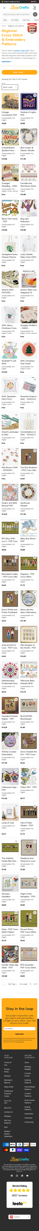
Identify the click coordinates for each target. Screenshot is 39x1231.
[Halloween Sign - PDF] (10, 776)
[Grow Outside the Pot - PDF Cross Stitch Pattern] (28, 741)
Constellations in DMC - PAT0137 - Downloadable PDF (28, 436)
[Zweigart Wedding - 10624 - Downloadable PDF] (10, 172)
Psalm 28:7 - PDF (28, 787)
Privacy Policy (20, 1042)
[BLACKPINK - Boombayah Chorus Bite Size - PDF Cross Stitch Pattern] (28, 705)
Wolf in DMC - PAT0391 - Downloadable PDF (8, 293)
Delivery (7, 1076)
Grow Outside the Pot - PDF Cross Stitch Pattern (28, 754)
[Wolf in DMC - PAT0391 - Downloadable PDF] (10, 279)
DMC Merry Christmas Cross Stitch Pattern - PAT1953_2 (9, 329)
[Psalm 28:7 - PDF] (28, 776)
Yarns (27, 1062)
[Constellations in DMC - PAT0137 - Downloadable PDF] (28, 421)
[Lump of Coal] (10, 812)
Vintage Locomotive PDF (9, 113)
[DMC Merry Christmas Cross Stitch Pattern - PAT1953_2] (10, 314)
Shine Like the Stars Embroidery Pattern (28, 612)
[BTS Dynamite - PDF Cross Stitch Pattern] (28, 954)
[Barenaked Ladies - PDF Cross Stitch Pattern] (10, 563)
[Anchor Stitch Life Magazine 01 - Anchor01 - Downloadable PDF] (28, 279)
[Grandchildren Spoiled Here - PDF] (10, 137)
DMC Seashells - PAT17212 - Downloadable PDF (9, 400)
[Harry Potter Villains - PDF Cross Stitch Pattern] (28, 812)
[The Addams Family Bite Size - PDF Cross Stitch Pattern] (10, 847)
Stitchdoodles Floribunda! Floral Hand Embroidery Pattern (10, 684)
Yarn (5, 20)
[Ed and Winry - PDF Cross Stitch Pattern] (28, 918)
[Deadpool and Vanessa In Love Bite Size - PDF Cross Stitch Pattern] (28, 847)
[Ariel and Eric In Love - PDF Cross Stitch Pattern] (10, 634)
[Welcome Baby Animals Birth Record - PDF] (28, 670)
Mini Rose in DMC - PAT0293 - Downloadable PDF (10, 471)
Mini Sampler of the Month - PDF (28, 646)
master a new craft (21, 50)
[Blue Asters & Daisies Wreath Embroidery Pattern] (28, 137)
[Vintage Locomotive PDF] (10, 101)
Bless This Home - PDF (9, 220)
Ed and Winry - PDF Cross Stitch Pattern (28, 932)
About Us (7, 1108)
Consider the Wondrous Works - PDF (28, 186)
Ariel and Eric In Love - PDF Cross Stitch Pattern (10, 648)
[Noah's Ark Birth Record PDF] (10, 492)
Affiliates (7, 1116)
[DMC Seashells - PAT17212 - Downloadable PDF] (10, 385)
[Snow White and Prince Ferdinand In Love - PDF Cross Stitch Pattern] (10, 598)
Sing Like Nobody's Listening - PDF (27, 221)
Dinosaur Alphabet (6, 895)
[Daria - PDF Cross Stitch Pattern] (10, 918)
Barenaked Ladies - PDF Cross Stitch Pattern (10, 577)
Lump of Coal (8, 822)
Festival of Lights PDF (28, 113)
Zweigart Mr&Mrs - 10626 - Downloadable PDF (28, 329)
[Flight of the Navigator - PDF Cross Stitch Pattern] (28, 883)
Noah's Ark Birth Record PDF (9, 504)
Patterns (14, 20)
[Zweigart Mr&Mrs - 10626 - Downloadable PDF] (28, 314)
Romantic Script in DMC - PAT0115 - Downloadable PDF (28, 400)
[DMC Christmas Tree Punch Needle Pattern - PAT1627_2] (28, 350)
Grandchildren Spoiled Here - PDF (8, 150)
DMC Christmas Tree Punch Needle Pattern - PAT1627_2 (28, 364)
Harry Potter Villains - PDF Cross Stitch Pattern (26, 826)
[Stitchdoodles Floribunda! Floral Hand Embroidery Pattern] (10, 670)
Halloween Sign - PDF (10, 788)
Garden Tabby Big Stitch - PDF (10, 966)
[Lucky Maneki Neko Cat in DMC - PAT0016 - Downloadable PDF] (28, 243)
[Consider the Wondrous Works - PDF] (28, 172)
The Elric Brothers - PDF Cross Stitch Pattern (28, 470)
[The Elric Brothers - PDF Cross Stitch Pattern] (28, 456)
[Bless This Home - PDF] (10, 208)
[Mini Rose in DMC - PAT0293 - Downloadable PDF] (10, 456)
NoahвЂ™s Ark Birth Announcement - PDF (9, 364)
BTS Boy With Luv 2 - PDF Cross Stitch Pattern (10, 541)
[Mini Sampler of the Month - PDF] (28, 634)
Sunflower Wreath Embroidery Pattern (25, 507)
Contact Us (8, 1112)
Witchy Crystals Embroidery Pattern (9, 754)
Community (29, 1122)
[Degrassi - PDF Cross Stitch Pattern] (28, 563)
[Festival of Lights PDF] (28, 101)
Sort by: (3, 83)
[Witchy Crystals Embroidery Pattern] (10, 741)
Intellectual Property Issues (8, 1093)
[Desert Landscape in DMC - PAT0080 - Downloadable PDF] (10, 421)
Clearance (28, 1118)
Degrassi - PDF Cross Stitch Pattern (27, 577)
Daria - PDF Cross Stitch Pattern (10, 930)
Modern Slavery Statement (8, 1133)
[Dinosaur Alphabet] (10, 883)
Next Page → (12, 984)
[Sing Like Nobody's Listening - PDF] (28, 208)
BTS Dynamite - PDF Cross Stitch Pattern (28, 967)
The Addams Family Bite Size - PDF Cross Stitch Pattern (9, 862)
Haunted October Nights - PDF (10, 717)
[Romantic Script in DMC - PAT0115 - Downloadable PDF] (28, 385)
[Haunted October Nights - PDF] (10, 705)
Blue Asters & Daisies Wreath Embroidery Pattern (27, 151)
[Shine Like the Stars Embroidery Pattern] (28, 598)
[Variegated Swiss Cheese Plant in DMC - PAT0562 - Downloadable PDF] (10, 243)
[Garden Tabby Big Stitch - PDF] (10, 954)
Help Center (9, 1087)
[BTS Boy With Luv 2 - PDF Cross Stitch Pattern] (10, 527)
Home (4, 26)
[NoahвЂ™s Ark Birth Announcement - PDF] (10, 350)
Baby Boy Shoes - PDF (28, 540)
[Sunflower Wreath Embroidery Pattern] (28, 492)
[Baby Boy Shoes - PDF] (28, 527)
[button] (16, 95)
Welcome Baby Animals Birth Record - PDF (27, 683)
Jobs (6, 1127)
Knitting (26, 20)
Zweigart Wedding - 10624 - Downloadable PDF (10, 187)
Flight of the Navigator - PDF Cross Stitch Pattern (27, 897)
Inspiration (29, 1114)
